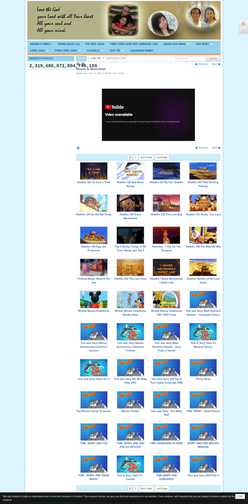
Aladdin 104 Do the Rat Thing (93, 214)
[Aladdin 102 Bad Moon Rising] (130, 170)
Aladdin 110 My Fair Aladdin (166, 182)
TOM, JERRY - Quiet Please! (203, 411)
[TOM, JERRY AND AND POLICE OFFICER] (130, 431)
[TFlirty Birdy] (203, 367)
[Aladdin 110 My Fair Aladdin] (166, 170)
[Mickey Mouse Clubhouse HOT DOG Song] (166, 299)
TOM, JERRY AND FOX (94, 443)
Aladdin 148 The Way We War (203, 246)
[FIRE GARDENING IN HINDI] (166, 431)
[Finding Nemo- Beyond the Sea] (93, 267)
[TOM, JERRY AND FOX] (93, 431)
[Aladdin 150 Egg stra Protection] (93, 235)
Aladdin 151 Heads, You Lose (203, 214)
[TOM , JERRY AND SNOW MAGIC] (93, 464)
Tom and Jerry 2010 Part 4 (203, 475)
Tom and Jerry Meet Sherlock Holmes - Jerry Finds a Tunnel (166, 347)
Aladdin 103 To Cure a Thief (93, 182)
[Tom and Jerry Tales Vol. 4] (93, 367)
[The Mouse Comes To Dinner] (93, 399)
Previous (203, 64)
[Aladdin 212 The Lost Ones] (130, 267)
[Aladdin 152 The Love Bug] (166, 203)
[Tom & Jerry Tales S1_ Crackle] (130, 464)
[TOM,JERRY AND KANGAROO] (166, 464)
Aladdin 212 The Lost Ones (130, 278)
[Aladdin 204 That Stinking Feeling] (203, 170)
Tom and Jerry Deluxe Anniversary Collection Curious (93, 347)
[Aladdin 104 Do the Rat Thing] (93, 203)
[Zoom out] (83, 64)
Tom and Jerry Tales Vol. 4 (94, 379)
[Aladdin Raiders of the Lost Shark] (203, 267)
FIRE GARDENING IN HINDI (166, 443)
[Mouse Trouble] (130, 399)
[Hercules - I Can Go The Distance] (166, 235)
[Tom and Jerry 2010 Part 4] (203, 464)
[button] (177, 44)
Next (214, 64)
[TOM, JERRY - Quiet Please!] (203, 399)
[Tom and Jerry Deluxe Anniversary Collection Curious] (93, 331)
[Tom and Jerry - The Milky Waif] (166, 399)
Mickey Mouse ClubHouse (93, 310)
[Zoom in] (78, 64)
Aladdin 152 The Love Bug (166, 214)
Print (78, 148)
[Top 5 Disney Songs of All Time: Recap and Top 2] (130, 235)
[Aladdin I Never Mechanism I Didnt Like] (166, 267)
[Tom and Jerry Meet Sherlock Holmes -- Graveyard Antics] (203, 299)
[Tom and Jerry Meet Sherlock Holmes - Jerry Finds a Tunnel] (166, 331)
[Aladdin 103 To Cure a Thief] (93, 170)
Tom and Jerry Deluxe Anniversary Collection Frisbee (130, 347)
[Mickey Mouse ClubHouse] (93, 299)
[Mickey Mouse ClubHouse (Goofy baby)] (130, 299)
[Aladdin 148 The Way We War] (203, 235)
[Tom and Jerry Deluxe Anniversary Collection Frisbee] (130, 331)
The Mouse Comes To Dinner (93, 411)
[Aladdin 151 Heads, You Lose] (203, 203)
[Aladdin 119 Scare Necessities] (130, 203)
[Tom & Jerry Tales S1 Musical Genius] (203, 331)
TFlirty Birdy (203, 379)
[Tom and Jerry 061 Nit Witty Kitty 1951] (130, 367)
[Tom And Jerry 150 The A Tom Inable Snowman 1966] (166, 367)
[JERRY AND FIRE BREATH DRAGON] (203, 431)
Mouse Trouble (130, 411)
